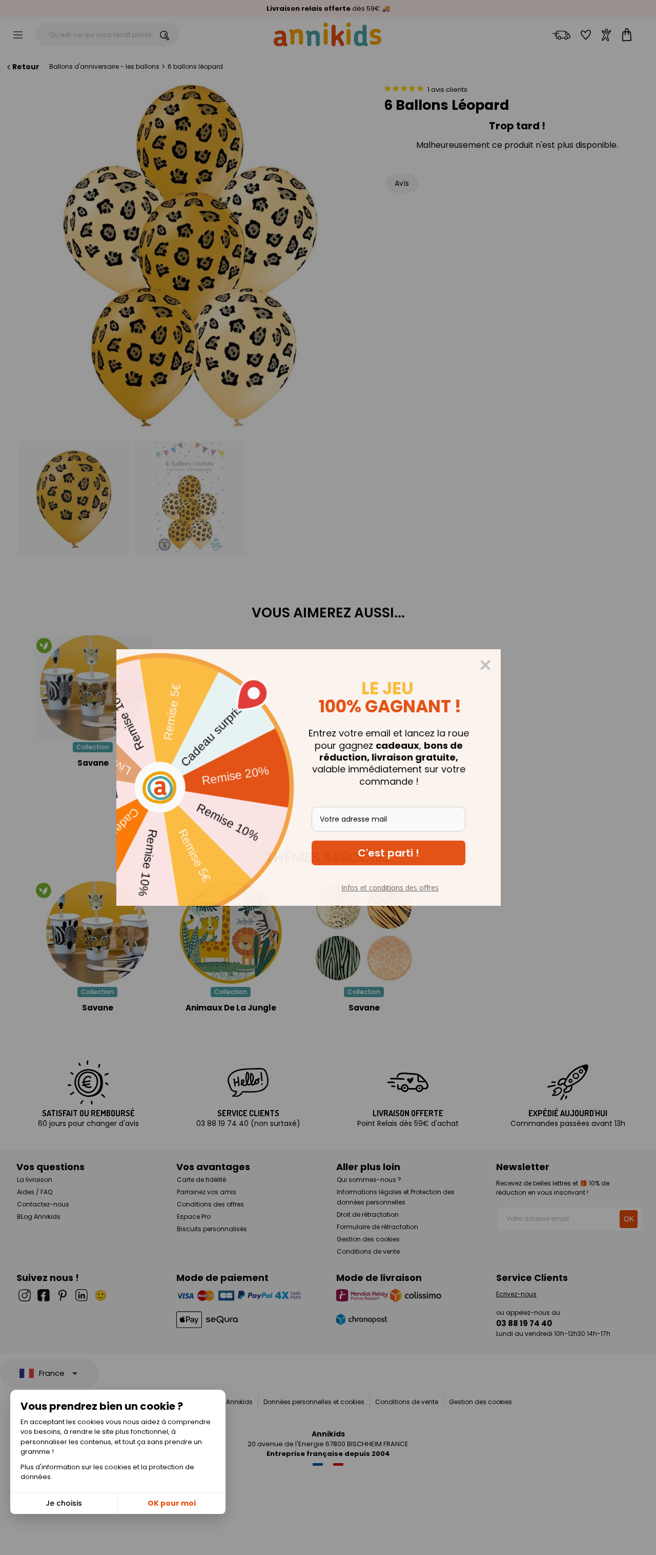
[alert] (328, 777)
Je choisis (64, 1503)
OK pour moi (172, 1503)
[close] (505, 665)
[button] (408, 853)
